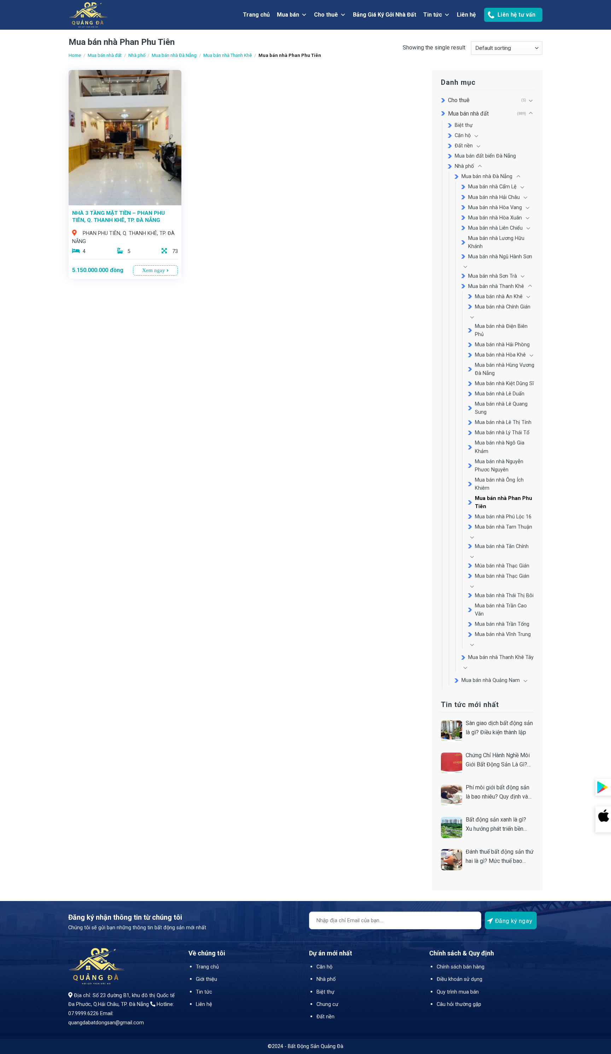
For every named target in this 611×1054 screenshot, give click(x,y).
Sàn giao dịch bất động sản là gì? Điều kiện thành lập (499, 728)
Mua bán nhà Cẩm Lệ (492, 187)
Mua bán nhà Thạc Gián (502, 576)
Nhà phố (136, 55)
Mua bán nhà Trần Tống (502, 624)
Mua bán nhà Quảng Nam (490, 680)
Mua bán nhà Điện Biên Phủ (501, 330)
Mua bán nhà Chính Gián (502, 307)
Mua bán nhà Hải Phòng (502, 345)
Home (75, 55)
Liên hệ (466, 14)
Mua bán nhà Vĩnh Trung (503, 634)
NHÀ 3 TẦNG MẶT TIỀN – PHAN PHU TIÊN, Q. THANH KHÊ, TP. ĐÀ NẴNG (118, 216)
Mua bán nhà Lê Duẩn (499, 394)
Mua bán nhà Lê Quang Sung (501, 408)
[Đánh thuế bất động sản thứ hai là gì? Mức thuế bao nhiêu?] (451, 859)
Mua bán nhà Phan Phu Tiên (503, 502)
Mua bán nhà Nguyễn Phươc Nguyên (499, 466)
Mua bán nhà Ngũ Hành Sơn (500, 257)
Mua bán (288, 14)
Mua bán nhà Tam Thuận (503, 527)
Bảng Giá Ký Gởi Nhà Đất (384, 14)
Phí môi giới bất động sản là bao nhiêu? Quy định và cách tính (497, 792)
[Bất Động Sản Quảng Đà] (125, 15)
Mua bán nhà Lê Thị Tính (503, 422)
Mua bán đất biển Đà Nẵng (485, 156)
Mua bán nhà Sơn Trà (492, 276)
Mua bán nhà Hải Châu (494, 197)
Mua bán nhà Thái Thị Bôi (504, 596)
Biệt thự (464, 125)
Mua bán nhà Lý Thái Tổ (502, 433)
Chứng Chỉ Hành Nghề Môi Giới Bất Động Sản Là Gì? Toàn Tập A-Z (498, 760)
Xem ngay (154, 270)
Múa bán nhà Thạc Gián (502, 566)
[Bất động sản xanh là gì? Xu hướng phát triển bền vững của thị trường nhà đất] (451, 827)
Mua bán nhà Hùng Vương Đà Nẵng (504, 369)
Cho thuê (326, 14)
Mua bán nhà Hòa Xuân (495, 218)
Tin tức (432, 14)
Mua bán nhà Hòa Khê (500, 355)
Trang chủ (256, 14)
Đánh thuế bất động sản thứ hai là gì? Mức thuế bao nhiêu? (500, 856)
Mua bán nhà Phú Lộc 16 (503, 517)
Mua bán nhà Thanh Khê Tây (501, 657)
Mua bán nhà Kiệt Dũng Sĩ (504, 384)
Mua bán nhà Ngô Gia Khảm (499, 447)
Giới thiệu (206, 979)
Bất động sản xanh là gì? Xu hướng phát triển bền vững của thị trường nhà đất (499, 824)
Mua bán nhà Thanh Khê (227, 55)
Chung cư (327, 1004)
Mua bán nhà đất (105, 55)
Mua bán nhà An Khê (499, 297)
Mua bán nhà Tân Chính (502, 546)
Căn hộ (463, 136)
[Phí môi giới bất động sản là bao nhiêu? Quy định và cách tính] (451, 795)
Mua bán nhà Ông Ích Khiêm (499, 484)
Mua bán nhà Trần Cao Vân (501, 610)
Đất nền (464, 146)
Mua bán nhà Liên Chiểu (495, 228)
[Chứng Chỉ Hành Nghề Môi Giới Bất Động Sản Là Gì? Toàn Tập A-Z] (451, 763)
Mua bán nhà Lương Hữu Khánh (496, 242)
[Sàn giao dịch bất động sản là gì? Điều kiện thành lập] (451, 731)
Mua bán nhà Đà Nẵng (174, 55)
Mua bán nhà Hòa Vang (495, 208)
